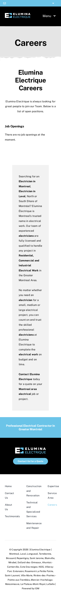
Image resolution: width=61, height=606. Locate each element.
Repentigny (23, 558)
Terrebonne (45, 553)
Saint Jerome (37, 558)
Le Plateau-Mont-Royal (32, 584)
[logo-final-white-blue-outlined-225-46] (18, 14)
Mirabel (12, 562)
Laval (23, 553)
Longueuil (32, 553)
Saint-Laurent (12, 575)
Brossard (11, 558)
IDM (37, 588)
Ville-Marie (27, 575)
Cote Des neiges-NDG (32, 566)
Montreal (14, 553)
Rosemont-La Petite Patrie (39, 571)
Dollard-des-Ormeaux (29, 562)
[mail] (4, 3)
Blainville (49, 558)
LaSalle (50, 584)
